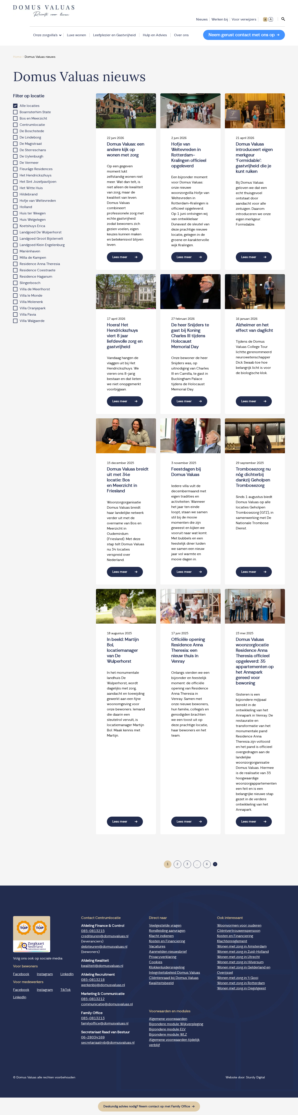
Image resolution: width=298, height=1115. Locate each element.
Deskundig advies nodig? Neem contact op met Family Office (146, 1106)
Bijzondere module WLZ (168, 1034)
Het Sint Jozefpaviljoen (38, 181)
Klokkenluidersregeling (167, 967)
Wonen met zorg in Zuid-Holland (243, 951)
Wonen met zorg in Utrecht (238, 957)
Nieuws (202, 19)
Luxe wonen (76, 35)
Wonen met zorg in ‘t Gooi (237, 978)
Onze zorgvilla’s (45, 35)
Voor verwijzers (244, 19)
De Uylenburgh (31, 156)
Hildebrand (29, 194)
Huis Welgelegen (33, 219)
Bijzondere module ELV (167, 1029)
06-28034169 (93, 1037)
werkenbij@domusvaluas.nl (103, 985)
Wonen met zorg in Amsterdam (242, 946)
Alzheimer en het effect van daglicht (254, 328)
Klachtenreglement (232, 941)
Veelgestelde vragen (165, 925)
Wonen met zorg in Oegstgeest (241, 988)
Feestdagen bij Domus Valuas (186, 472)
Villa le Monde (31, 295)
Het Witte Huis (31, 188)
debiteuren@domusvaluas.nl (104, 946)
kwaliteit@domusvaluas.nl (102, 966)
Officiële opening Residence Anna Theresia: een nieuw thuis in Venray (188, 650)
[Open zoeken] (281, 19)
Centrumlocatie (32, 125)
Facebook (21, 974)
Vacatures (157, 946)
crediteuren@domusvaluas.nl (104, 936)
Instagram (45, 974)
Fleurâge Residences (36, 169)
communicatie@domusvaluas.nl (107, 1004)
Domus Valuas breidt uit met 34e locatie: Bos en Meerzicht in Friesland (128, 480)
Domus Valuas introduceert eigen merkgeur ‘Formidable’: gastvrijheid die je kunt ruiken (254, 158)
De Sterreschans (33, 150)
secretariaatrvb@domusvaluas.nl (108, 1042)
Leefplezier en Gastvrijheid (114, 35)
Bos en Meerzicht (33, 118)
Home (17, 56)
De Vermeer (29, 162)
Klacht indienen (161, 936)
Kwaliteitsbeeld (161, 983)
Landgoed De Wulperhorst (41, 232)
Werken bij (219, 19)
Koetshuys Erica (32, 226)
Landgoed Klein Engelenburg (42, 245)
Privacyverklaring (162, 957)
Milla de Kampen (33, 257)
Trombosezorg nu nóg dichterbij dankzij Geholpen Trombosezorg (253, 477)
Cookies (155, 962)
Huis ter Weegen (33, 213)
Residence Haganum (36, 276)
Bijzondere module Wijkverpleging (176, 1024)
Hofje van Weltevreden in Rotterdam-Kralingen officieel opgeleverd (188, 155)
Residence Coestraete (37, 270)
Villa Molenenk (31, 302)
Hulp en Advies (155, 35)
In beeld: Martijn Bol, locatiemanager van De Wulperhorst (123, 650)
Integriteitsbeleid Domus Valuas (174, 972)
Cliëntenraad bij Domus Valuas (174, 978)
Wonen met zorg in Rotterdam (241, 983)
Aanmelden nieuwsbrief (168, 951)
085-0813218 (93, 980)
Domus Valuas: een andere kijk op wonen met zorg (125, 149)
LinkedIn (67, 974)
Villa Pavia (28, 314)
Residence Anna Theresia (40, 264)
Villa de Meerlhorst (35, 289)
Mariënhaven (30, 251)
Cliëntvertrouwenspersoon (238, 930)
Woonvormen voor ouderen (239, 925)
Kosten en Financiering (167, 941)
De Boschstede (32, 131)
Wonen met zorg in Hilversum (240, 962)
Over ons (181, 35)
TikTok (65, 989)
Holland (26, 207)
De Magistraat (31, 143)
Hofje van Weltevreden (38, 200)
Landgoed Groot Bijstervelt (41, 238)
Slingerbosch (30, 283)
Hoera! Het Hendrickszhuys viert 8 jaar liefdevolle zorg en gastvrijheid (124, 336)
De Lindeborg (30, 137)
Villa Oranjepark (33, 308)
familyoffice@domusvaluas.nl (104, 1023)
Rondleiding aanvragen (167, 930)
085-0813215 (93, 931)
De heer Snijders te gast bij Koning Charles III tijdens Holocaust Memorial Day (190, 336)
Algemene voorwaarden (168, 1019)
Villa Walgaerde (32, 321)
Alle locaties (29, 106)
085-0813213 (93, 1018)
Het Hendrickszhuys (35, 175)
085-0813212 (93, 999)
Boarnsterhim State (35, 112)
